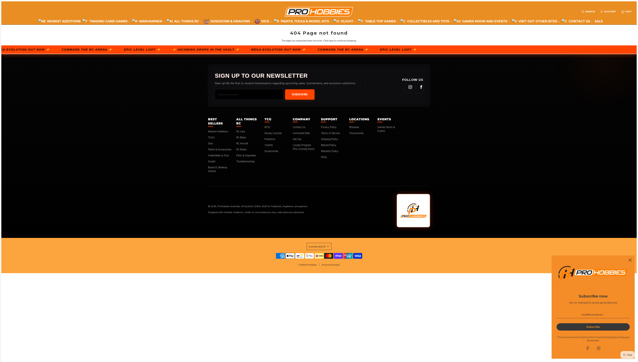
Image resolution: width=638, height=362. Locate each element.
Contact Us (299, 127)
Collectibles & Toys (218, 155)
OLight (211, 161)
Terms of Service (330, 133)
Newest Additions (218, 131)
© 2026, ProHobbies (307, 265)
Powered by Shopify (331, 265)
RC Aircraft (242, 143)
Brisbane (354, 127)
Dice (210, 143)
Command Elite (301, 133)
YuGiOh (269, 145)
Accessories (271, 151)
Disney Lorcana (273, 133)
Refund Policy (328, 145)
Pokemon (270, 139)
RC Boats (241, 149)
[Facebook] (419, 89)
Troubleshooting (245, 161)
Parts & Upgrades (246, 155)
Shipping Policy (329, 139)
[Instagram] (408, 89)
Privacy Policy (328, 127)
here (331, 40)
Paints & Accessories (219, 149)
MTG (267, 127)
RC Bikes (241, 137)
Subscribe (300, 94)
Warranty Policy (329, 151)
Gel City (297, 139)
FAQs (324, 157)
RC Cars (240, 131)
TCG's (211, 137)
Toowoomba (356, 133)
